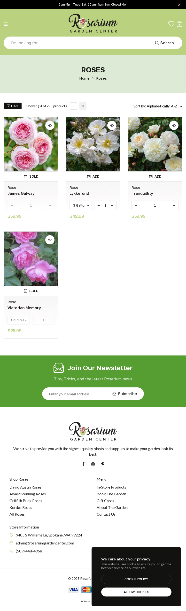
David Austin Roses (25, 487)
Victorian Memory (24, 307)
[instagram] (93, 464)
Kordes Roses (20, 507)
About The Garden (112, 507)
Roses (101, 78)
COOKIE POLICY (136, 579)
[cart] (179, 24)
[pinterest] (103, 464)
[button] (6, 24)
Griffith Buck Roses (25, 500)
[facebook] (83, 464)
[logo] (93, 24)
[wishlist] (171, 24)
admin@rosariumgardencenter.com (45, 543)
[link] (73, 106)
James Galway (21, 193)
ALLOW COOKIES (136, 592)
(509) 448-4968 (29, 551)
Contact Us (106, 514)
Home (84, 78)
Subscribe (127, 393)
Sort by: (139, 106)
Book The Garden (111, 493)
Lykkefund (79, 193)
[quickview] (49, 125)
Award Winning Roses (27, 493)
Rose (12, 187)
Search (167, 42)
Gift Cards (105, 500)
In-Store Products (111, 487)
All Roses (17, 514)
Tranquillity (142, 193)
